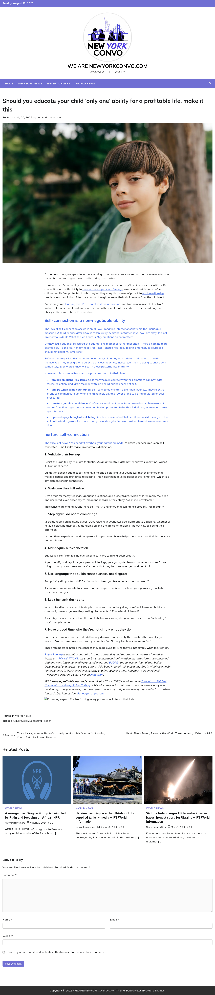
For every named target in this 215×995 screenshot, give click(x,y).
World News (85, 83)
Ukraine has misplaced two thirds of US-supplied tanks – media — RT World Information (105, 817)
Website (8, 935)
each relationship (153, 293)
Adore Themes (155, 990)
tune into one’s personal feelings (102, 289)
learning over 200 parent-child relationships (92, 304)
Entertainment (58, 83)
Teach (47, 720)
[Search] (209, 83)
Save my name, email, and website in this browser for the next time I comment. (57, 952)
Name (7, 919)
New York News (30, 83)
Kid (15, 720)
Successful (35, 720)
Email (114, 919)
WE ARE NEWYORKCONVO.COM (108, 66)
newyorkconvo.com (49, 117)
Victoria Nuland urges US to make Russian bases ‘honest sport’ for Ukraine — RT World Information (178, 817)
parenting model (113, 443)
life (20, 720)
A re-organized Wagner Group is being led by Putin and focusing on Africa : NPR (35, 815)
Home (9, 83)
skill (25, 720)
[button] (107, 699)
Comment (9, 875)
